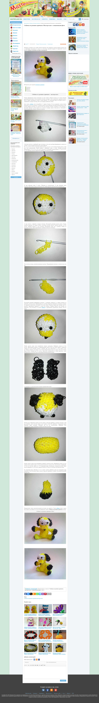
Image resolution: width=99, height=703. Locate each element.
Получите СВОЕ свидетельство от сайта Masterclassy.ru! (16, 75)
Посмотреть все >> (16, 138)
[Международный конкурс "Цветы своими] (16, 102)
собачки (31, 104)
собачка (58, 508)
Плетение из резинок (43, 44)
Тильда (13, 153)
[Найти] (80, 19)
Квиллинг (15, 40)
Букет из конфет (17, 27)
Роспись (13, 171)
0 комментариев (50, 44)
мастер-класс (40, 598)
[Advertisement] (45, 35)
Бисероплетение (17, 25)
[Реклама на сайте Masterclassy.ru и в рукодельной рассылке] (78, 95)
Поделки (37, 44)
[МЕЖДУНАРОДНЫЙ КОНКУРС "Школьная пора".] (16, 127)
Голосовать (16, 177)
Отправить (63, 680)
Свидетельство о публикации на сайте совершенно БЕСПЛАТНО (82, 124)
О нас (64, 693)
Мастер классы (49, 693)
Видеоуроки (41, 693)
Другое (13, 174)
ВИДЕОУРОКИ (26, 19)
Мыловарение (16, 43)
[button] (25, 665)
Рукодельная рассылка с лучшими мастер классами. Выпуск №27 (82, 131)
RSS (73, 693)
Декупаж (15, 35)
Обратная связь (28, 693)
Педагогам (15, 51)
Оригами (15, 48)
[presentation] (25, 665)
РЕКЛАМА (59, 19)
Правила (68, 693)
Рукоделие (14, 158)
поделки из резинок (40, 84)
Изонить (15, 38)
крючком (35, 598)
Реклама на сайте (57, 693)
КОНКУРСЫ (44, 19)
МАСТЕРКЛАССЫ (36, 19)
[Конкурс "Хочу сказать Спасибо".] (16, 115)
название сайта (16, 19)
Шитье (13, 169)
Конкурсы (35, 693)
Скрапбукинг (14, 161)
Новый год (15, 46)
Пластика (14, 163)
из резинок (30, 598)
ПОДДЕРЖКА (52, 19)
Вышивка (15, 30)
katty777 (27, 44)
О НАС (65, 19)
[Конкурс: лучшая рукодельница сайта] (16, 84)
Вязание (15, 32)
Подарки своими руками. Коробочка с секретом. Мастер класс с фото (82, 139)
